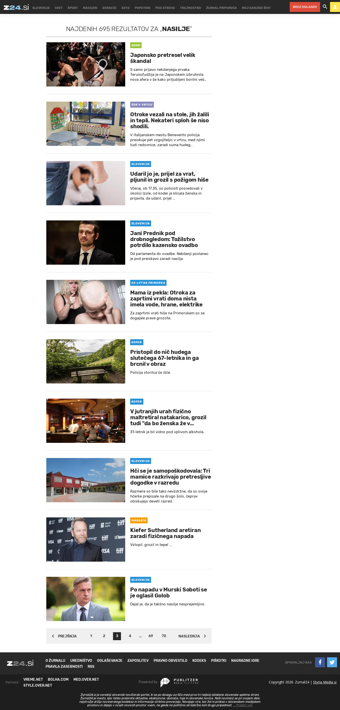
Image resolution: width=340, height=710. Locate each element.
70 (164, 636)
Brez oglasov (305, 7)
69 (151, 636)
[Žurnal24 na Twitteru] (332, 662)
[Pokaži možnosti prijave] (335, 7)
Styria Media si (325, 682)
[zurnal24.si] (16, 7)
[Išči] (325, 7)
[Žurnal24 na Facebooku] (320, 662)
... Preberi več (243, 705)
